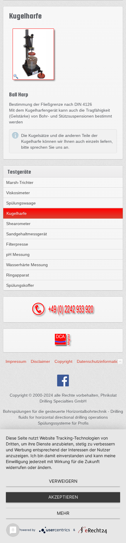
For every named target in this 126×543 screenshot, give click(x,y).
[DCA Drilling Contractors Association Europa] (63, 345)
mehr (63, 513)
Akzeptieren (63, 497)
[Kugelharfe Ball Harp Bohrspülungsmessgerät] (34, 54)
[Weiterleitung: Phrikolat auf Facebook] (63, 385)
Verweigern (63, 481)
